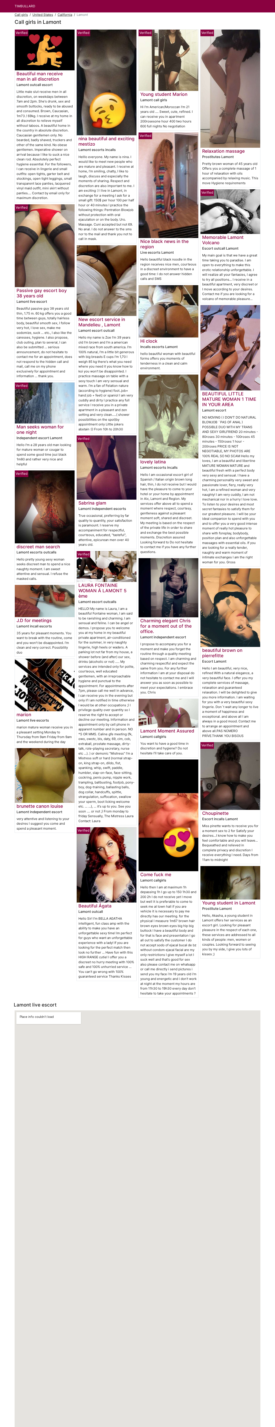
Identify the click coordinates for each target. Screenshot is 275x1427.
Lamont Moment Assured (167, 731)
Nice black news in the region (164, 244)
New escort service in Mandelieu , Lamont (101, 322)
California (65, 15)
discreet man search (38, 546)
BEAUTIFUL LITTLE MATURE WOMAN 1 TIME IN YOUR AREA (229, 399)
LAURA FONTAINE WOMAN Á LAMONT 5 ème (102, 591)
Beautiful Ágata (95, 906)
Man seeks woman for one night (40, 429)
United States (42, 15)
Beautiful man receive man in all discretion (40, 76)
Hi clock (148, 341)
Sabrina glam (92, 503)
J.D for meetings (34, 620)
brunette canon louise (40, 806)
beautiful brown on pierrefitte (222, 653)
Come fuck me (155, 874)
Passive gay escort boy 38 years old (42, 293)
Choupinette (215, 813)
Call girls (21, 15)
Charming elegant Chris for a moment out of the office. (166, 626)
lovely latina (153, 461)
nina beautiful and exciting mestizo (106, 141)
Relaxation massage (223, 151)
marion (24, 714)
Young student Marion (163, 94)
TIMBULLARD (25, 6)
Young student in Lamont (228, 903)
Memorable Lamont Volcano (223, 240)
